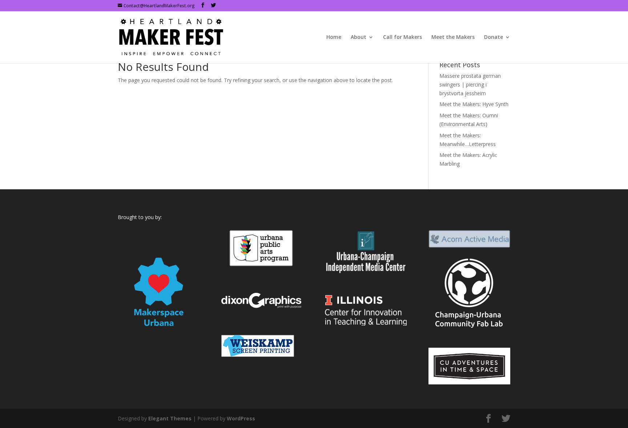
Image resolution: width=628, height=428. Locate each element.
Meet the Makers (453, 37)
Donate (493, 37)
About (358, 37)
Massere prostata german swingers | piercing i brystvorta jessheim (470, 84)
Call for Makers (402, 37)
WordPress (241, 418)
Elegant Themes (170, 418)
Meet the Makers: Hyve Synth (473, 104)
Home (333, 37)
